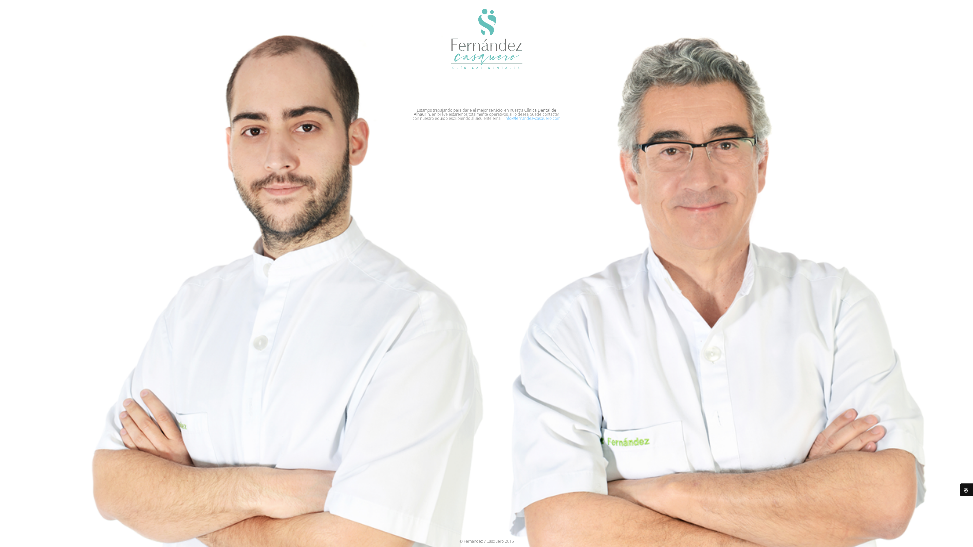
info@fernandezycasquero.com (532, 118)
